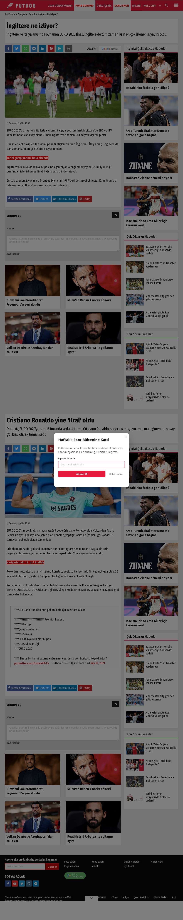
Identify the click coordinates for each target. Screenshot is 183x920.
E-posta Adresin (66, 458)
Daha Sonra (116, 474)
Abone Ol (82, 474)
